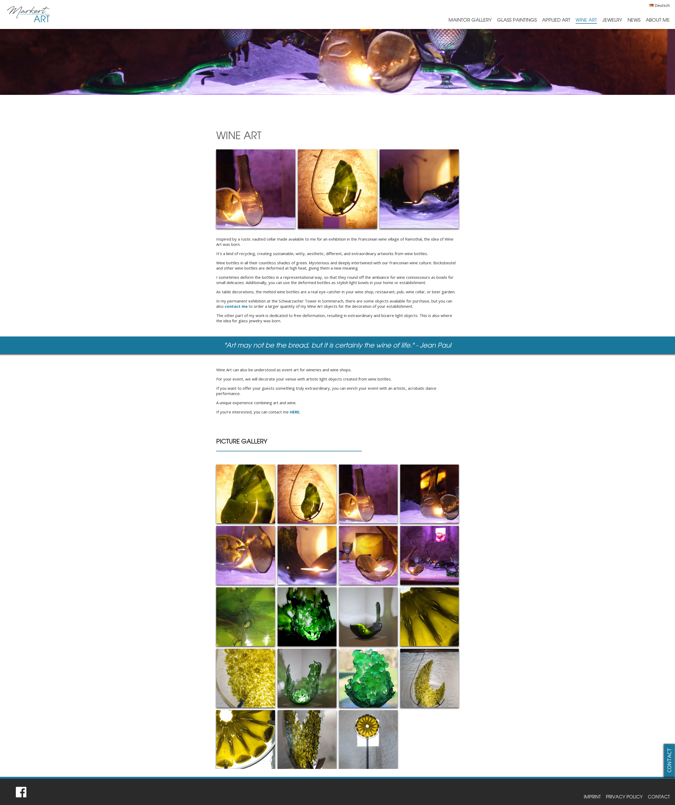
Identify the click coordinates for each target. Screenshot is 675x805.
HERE (294, 411)
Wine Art (586, 20)
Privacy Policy (624, 796)
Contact (669, 760)
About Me (658, 20)
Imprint (592, 796)
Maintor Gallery (470, 20)
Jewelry (612, 20)
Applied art (556, 20)
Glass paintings (517, 20)
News (634, 20)
